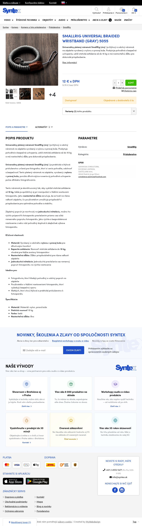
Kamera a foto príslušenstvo (33, 27)
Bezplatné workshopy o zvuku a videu (70, 340)
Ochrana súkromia (14, 511)
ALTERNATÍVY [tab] (42, 127)
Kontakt (53, 2)
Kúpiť (131, 82)
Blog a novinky (44, 506)
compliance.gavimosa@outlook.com (92, 176)
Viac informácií (69, 62)
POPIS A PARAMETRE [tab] (15, 127)
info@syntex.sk (119, 477)
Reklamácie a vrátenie (16, 506)
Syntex (6, 27)
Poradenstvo (43, 511)
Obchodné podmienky (16, 501)
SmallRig (67, 27)
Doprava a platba (14, 496)
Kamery (15, 27)
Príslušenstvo (54, 27)
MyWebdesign (93, 521)
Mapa (40, 501)
